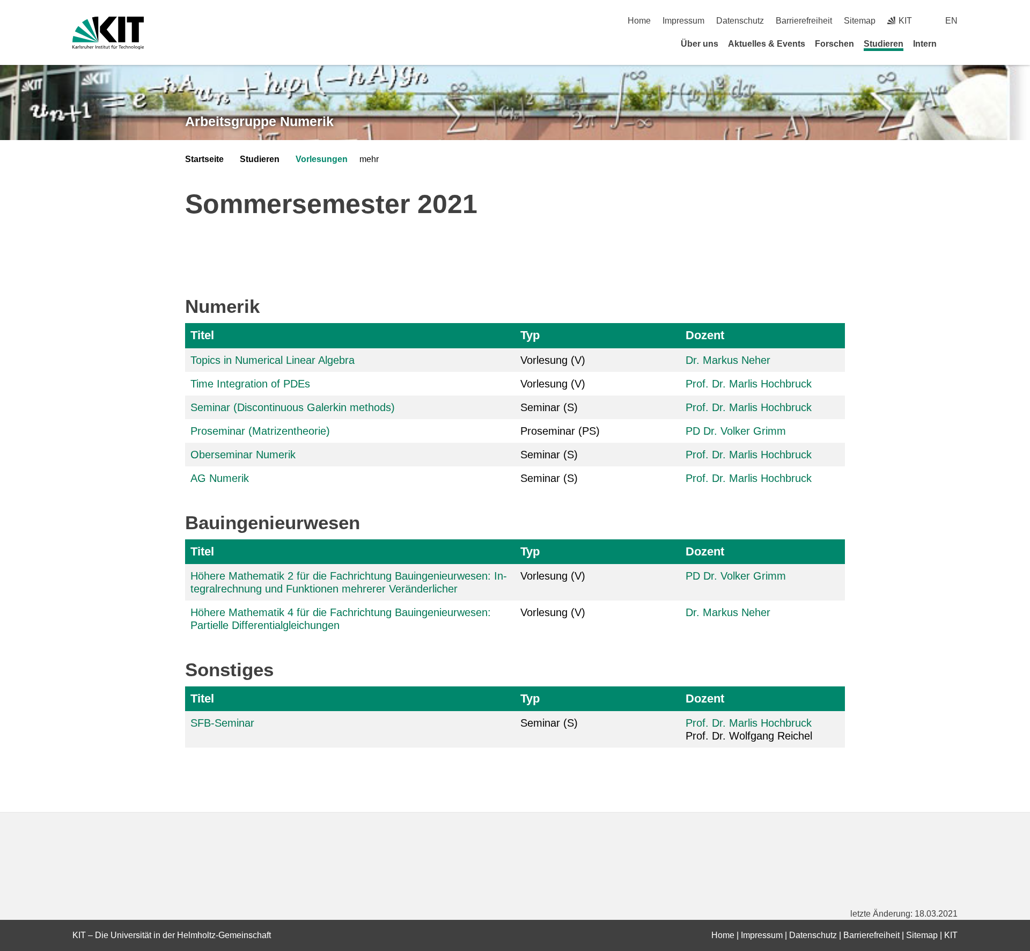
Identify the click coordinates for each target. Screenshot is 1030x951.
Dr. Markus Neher (728, 360)
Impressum (683, 20)
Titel (202, 335)
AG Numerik (219, 478)
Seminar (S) (549, 407)
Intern (925, 43)
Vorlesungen (322, 159)
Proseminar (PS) (560, 431)
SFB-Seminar (222, 723)
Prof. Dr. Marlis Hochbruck (749, 384)
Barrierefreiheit (804, 20)
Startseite (204, 159)
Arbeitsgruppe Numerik (259, 121)
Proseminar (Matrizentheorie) (260, 431)
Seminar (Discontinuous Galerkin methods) (292, 407)
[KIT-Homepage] (108, 33)
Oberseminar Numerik (243, 454)
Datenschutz (740, 20)
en (951, 20)
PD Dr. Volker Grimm (736, 431)
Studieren (883, 43)
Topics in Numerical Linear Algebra (272, 360)
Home (639, 20)
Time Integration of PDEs (250, 384)
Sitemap (860, 20)
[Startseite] (954, 43)
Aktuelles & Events (766, 43)
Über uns (699, 43)
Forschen (834, 43)
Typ (530, 335)
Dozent (705, 335)
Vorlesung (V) (552, 360)
